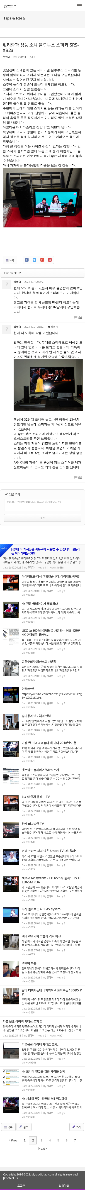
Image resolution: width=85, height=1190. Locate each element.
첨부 (52, 326)
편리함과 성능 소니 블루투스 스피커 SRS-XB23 (41, 47)
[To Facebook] (27, 260)
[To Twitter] (34, 260)
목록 (11, 260)
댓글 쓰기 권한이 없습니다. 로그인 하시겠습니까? (33, 502)
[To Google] (42, 260)
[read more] (42, 557)
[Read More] (42, 585)
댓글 (79, 317)
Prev (13, 1140)
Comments (12, 273)
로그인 (21, 1186)
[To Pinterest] (50, 260)
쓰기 (77, 1127)
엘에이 (6, 57)
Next (42, 1148)
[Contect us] (11, 1178)
